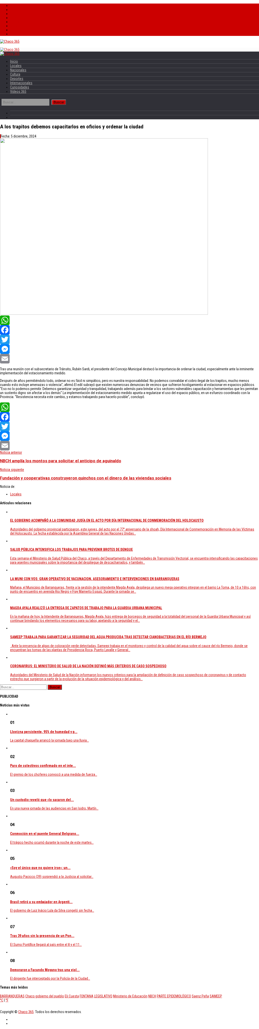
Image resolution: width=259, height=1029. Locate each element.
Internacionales (21, 26)
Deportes (16, 22)
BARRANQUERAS (12, 996)
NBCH (152, 996)
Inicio (14, 6)
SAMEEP (216, 996)
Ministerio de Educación (130, 996)
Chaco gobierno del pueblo (44, 996)
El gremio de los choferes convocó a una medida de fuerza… (53, 774)
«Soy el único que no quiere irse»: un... (40, 868)
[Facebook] (129, 330)
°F (7, 1000)
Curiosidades (19, 30)
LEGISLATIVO (103, 996)
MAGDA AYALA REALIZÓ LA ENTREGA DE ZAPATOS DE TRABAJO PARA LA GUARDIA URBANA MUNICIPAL (86, 608)
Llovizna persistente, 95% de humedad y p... (43, 732)
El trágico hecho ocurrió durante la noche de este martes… (52, 842)
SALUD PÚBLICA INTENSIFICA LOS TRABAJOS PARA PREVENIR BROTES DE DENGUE (71, 549)
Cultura (15, 18)
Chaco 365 (26, 1012)
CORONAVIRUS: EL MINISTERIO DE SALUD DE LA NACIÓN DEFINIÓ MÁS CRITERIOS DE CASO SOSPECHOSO (88, 666)
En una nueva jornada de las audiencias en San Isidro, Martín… (54, 808)
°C (1, 1000)
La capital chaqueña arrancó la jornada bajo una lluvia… (49, 740)
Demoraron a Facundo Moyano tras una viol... (45, 970)
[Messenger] (129, 349)
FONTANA (86, 996)
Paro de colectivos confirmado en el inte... (43, 766)
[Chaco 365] (9, 41)
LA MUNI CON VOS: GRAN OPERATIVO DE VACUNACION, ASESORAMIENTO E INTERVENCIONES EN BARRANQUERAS (94, 579)
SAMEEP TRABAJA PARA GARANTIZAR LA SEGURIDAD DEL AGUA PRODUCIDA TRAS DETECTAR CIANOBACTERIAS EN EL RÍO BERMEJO (108, 637)
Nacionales (18, 14)
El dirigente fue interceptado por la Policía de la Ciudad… (50, 978)
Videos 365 (18, 34)
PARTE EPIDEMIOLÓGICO (174, 996)
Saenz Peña (200, 996)
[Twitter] (129, 339)
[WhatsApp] (129, 320)
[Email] (129, 358)
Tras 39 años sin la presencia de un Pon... (42, 936)
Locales (15, 10)
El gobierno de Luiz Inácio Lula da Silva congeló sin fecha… (52, 910)
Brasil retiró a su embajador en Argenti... (41, 902)
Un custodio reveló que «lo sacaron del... (42, 800)
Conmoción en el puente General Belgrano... (44, 834)
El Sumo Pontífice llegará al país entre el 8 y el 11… (46, 945)
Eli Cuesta (72, 996)
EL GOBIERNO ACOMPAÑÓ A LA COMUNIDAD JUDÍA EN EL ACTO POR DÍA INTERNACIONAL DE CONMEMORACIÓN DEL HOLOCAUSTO (107, 520)
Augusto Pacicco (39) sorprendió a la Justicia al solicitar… (51, 877)
